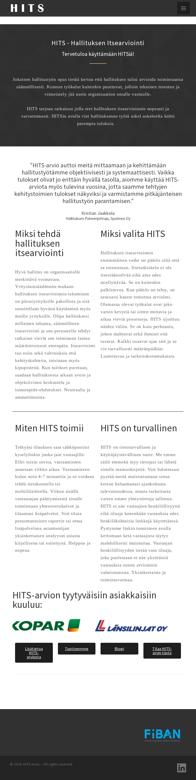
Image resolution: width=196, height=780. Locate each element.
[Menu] (183, 8)
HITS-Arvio (31, 764)
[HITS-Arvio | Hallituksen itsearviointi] (27, 7)
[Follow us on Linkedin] (181, 768)
